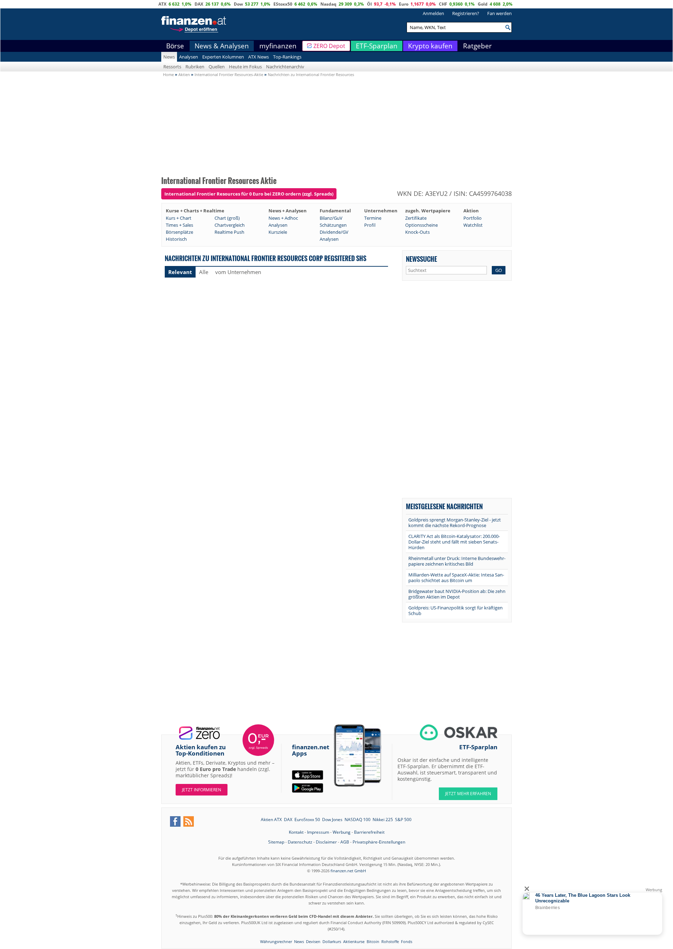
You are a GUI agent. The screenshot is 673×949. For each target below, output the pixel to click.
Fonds (406, 941)
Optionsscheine (421, 225)
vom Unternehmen (238, 271)
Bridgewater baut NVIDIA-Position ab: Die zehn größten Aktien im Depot (456, 594)
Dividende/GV (334, 232)
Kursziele (277, 232)
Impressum (318, 832)
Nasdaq (328, 4)
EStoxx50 (282, 4)
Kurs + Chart (178, 218)
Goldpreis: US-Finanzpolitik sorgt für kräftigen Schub (455, 610)
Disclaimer (326, 842)
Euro (403, 4)
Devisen (313, 941)
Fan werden (499, 13)
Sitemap (276, 842)
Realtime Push (229, 232)
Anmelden (433, 13)
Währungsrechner (276, 941)
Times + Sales (179, 225)
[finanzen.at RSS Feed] (188, 821)
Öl (369, 4)
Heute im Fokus (245, 66)
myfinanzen (278, 45)
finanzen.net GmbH (348, 870)
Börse (175, 45)
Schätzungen (333, 225)
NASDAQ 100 (358, 819)
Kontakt (296, 832)
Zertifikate (416, 218)
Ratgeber (477, 45)
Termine (372, 218)
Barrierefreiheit (369, 832)
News (169, 57)
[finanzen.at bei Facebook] (175, 821)
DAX (199, 4)
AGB (344, 842)
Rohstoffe (390, 941)
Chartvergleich (230, 225)
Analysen (188, 57)
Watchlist (473, 225)
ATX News (258, 57)
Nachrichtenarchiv (285, 66)
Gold (483, 4)
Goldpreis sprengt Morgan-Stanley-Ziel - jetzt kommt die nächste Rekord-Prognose (454, 522)
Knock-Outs (417, 232)
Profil (369, 225)
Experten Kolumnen (223, 57)
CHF (443, 4)
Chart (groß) (227, 218)
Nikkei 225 (383, 819)
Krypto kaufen (430, 45)
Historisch (176, 239)
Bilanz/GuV (331, 218)
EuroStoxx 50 (307, 819)
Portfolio (472, 218)
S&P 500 (403, 819)
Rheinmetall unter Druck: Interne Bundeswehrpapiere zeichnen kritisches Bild (456, 561)
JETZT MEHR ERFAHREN (468, 794)
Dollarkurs (331, 941)
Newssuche (421, 259)
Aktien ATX (271, 819)
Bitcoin (373, 941)
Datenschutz (300, 842)
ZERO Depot (329, 46)
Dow (238, 4)
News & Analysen (222, 45)
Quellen (217, 66)
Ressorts (172, 66)
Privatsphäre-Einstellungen (379, 842)
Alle (203, 271)
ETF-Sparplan (376, 45)
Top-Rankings (287, 57)
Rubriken (194, 66)
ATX (162, 4)
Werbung (342, 832)
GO (498, 270)
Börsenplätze (179, 232)
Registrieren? (465, 13)
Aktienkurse (354, 941)
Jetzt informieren (201, 790)
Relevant (180, 271)
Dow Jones (332, 819)
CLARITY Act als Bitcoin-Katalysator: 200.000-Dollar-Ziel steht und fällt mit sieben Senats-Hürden (454, 542)
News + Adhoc (283, 218)
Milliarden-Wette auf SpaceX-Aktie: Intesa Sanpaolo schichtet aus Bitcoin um (456, 577)
